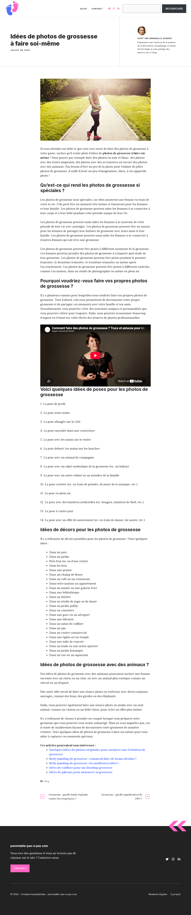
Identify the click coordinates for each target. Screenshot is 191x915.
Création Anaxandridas (33, 894)
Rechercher (174, 8)
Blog (83, 8)
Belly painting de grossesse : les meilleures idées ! (84, 763)
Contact (97, 8)
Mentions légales (157, 894)
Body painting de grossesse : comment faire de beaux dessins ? (93, 759)
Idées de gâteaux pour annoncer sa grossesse (81, 772)
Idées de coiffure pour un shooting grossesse (81, 768)
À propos (175, 894)
